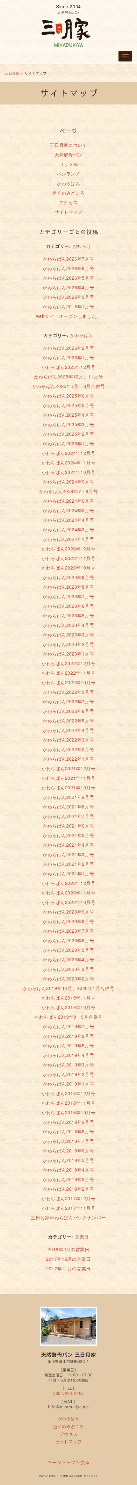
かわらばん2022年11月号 (68, 673)
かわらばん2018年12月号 (68, 1093)
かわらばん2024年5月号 (68, 510)
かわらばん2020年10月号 (68, 902)
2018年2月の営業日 (68, 1249)
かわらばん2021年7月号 (68, 816)
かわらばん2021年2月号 (68, 864)
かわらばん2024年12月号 (68, 453)
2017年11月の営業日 (68, 1268)
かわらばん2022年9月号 (68, 692)
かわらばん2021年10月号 (68, 787)
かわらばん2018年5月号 (68, 1160)
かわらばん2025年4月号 (68, 415)
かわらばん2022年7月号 (68, 701)
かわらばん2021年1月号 (68, 873)
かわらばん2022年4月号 (68, 730)
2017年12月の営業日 (68, 1259)
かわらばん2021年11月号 (68, 778)
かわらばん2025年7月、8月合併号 (68, 386)
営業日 (82, 1236)
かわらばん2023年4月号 (68, 625)
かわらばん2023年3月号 (68, 634)
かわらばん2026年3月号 (68, 297)
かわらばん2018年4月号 (68, 1169)
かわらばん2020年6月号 (68, 940)
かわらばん (68, 183)
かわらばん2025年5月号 (68, 405)
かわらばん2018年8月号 (68, 1131)
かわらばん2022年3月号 (68, 739)
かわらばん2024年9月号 (68, 481)
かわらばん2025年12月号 (68, 367)
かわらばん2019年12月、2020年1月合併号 (68, 988)
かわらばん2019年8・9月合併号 (68, 1017)
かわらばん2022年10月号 (68, 682)
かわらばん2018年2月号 (68, 1189)
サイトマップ (68, 212)
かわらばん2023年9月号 (68, 577)
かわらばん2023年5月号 (68, 615)
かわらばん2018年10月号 (68, 1112)
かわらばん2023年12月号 (68, 548)
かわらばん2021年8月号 (68, 806)
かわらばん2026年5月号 (68, 278)
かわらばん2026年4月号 (68, 287)
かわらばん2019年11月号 (68, 997)
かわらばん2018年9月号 (68, 1122)
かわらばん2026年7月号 (68, 258)
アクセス (68, 202)
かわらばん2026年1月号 (68, 357)
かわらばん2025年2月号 (68, 434)
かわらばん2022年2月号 (68, 749)
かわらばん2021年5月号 (68, 835)
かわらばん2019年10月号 (68, 1007)
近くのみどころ (68, 193)
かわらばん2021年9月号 (68, 797)
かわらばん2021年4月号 (68, 845)
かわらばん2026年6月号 (68, 268)
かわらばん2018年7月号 (68, 1141)
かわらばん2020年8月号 (68, 921)
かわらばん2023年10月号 (68, 567)
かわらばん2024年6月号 (68, 501)
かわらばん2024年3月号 (68, 529)
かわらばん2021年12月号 (68, 768)
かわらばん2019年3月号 (68, 1064)
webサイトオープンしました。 (68, 316)
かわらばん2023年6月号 (68, 606)
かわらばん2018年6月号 (68, 1150)
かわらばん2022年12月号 (68, 663)
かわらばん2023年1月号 (68, 653)
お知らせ (82, 246)
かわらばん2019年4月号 (68, 1055)
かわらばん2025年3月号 (68, 424)
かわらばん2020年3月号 (68, 969)
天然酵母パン (68, 154)
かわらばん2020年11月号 (68, 892)
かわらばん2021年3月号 (68, 854)
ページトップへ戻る (68, 1462)
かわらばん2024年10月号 (68, 472)
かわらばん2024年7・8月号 (68, 491)
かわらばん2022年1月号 (68, 759)
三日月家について (68, 145)
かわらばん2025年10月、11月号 (68, 376)
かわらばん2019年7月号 (68, 1026)
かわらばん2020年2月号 (68, 978)
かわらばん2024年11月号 (68, 462)
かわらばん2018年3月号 (68, 1179)
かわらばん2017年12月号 (68, 1198)
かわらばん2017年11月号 (68, 1208)
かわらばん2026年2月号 (68, 348)
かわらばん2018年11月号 (68, 1103)
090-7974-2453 (68, 1393)
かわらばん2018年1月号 (68, 306)
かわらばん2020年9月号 (68, 911)
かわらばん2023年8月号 (68, 587)
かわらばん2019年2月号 (68, 1074)
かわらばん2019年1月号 (68, 1083)
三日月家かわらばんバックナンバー (68, 1217)
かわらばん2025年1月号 (68, 443)
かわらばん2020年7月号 (68, 931)
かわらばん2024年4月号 (68, 520)
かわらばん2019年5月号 (68, 1045)
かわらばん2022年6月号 (68, 711)
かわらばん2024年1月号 (68, 539)
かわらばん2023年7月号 (68, 596)
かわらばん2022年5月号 (68, 720)
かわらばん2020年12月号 (68, 883)
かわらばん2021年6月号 (68, 825)
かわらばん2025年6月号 (68, 395)
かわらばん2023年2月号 (68, 644)
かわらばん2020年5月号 (68, 950)
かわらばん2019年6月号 (68, 1036)
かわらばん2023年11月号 (68, 558)
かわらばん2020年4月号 (68, 959)
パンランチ (68, 173)
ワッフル (68, 164)
